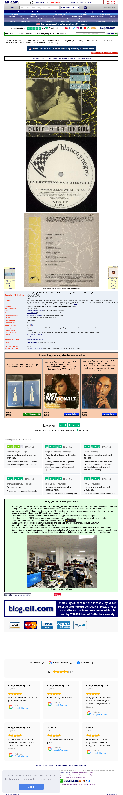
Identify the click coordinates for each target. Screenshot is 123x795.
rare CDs (23, 16)
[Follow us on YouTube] (85, 29)
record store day (105, 14)
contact (72, 2)
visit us (37, 21)
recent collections (79, 775)
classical (56, 19)
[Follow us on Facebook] (70, 29)
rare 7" (54, 16)
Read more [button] (91, 707)
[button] (103, 625)
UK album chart (60, 14)
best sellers (83, 14)
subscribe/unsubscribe (77, 777)
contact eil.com (63, 777)
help (81, 2)
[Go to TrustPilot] (34, 29)
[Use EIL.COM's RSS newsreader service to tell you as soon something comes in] (84, 781)
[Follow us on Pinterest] (66, 29)
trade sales (48, 21)
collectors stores (64, 21)
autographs (92, 19)
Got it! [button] (31, 787)
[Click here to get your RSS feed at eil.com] (93, 28)
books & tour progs (97, 16)
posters (112, 16)
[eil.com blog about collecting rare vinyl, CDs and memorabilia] (61, 616)
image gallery (65, 772)
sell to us (12, 21)
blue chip (12, 16)
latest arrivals (36, 14)
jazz (49, 19)
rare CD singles (77, 16)
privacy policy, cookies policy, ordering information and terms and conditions (69, 784)
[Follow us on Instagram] (77, 29)
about (90, 2)
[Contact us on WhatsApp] (88, 29)
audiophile (24, 19)
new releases (14, 14)
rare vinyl (33, 16)
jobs (113, 21)
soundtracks (39, 19)
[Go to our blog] (108, 28)
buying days (25, 21)
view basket (40, 2)
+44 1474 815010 (36, 348)
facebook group (101, 21)
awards (66, 19)
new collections (82, 21)
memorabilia (107, 19)
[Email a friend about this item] (18, 595)
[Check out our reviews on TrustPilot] (70, 520)
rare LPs (44, 16)
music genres (88, 772)
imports (13, 19)
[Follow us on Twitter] (74, 29)
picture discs (78, 19)
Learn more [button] (46, 779)
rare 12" (63, 16)
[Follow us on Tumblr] (81, 29)
